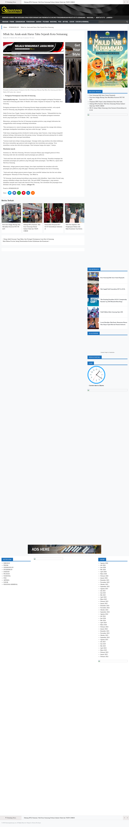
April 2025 (103, 597)
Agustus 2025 (104, 588)
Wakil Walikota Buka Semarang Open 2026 (111, 312)
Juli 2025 (103, 591)
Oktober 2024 (104, 610)
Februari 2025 (104, 601)
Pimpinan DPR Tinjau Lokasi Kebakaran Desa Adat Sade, (106, 101)
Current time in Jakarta (96, 385)
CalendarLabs (111, 352)
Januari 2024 (104, 629)
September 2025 (105, 586)
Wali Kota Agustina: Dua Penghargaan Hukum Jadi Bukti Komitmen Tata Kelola (74, 227)
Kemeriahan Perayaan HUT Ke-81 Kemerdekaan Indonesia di (53, 227)
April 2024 (103, 622)
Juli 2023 (103, 641)
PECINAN (46, 22)
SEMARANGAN (20, 22)
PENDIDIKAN (30, 22)
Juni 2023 (103, 644)
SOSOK (72, 22)
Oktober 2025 (104, 584)
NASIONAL (90, 17)
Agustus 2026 (104, 563)
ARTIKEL (65, 22)
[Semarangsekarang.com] (12, 10)
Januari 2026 (104, 578)
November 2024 (104, 608)
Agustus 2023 (104, 639)
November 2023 (104, 633)
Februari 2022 (104, 656)
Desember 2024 (104, 605)
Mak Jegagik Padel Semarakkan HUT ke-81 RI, (112, 289)
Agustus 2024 (104, 614)
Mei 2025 (103, 595)
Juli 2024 (103, 616)
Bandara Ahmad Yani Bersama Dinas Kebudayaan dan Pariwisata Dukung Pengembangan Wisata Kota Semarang (43, 17)
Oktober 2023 (104, 635)
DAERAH (38, 22)
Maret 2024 (103, 624)
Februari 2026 (104, 576)
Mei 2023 (103, 646)
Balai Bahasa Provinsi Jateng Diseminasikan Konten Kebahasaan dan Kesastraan (26, 241)
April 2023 (103, 648)
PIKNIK (12, 22)
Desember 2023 (104, 631)
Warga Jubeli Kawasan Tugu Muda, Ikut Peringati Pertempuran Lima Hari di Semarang (28, 239)
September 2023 (105, 637)
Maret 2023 (103, 650)
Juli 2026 (103, 565)
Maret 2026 (103, 574)
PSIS (59, 22)
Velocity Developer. (36, 822)
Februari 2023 (104, 652)
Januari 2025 (104, 603)
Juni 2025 (103, 593)
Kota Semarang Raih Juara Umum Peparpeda (102, 95)
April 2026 (103, 571)
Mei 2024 (103, 620)
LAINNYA (109, 17)
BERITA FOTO (100, 17)
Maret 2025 (103, 599)
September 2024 (105, 612)
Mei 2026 (103, 569)
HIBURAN (5, 22)
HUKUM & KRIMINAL (82, 22)
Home (5, 27)
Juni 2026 (103, 567)
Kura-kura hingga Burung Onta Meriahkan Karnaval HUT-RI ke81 (11, 227)
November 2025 (104, 582)
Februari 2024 (104, 627)
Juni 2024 (103, 618)
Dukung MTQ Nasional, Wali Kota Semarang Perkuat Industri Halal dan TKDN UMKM (49, 2)
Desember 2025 (104, 580)
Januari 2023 (104, 654)
